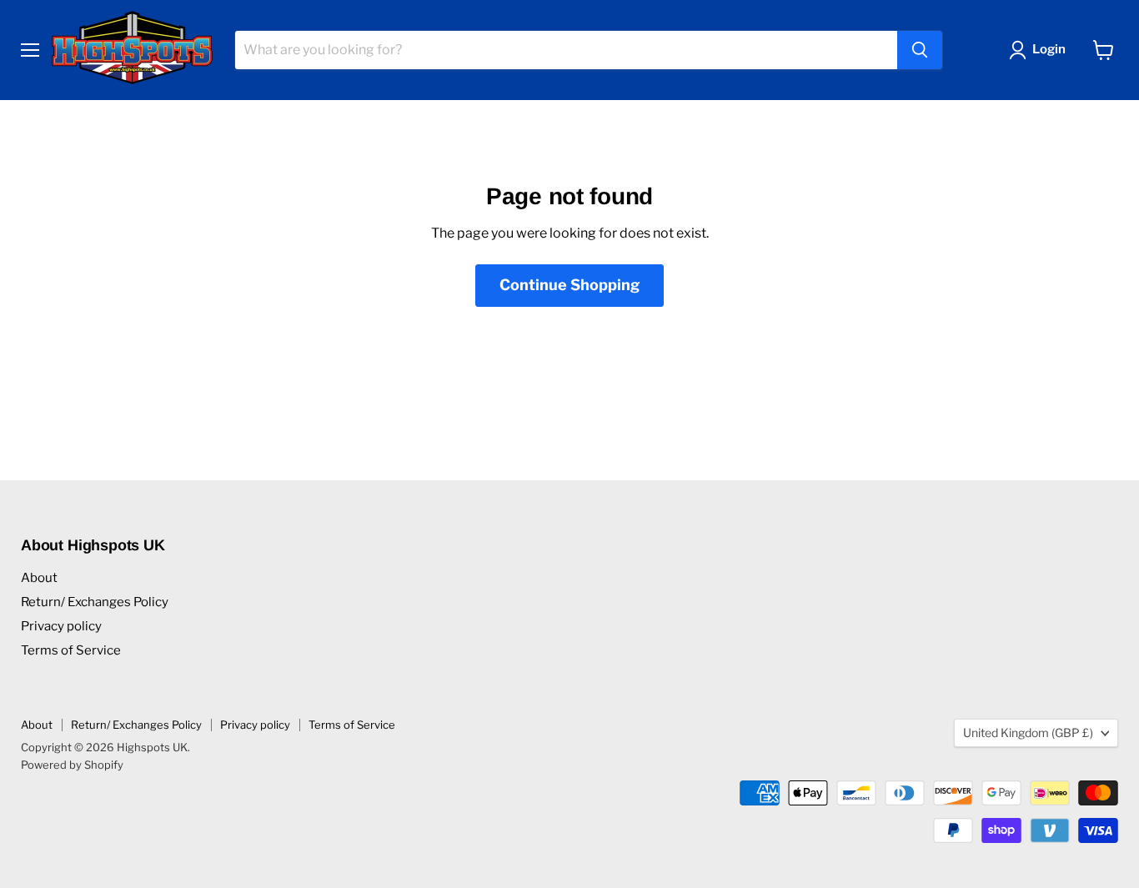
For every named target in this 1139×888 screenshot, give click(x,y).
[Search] (919, 50)
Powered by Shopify (72, 764)
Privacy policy (61, 626)
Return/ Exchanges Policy (94, 602)
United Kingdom (1028, 732)
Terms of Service (71, 650)
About (39, 577)
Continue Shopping (569, 284)
